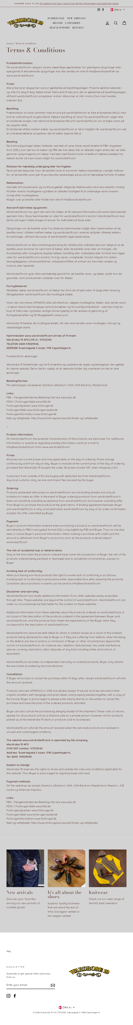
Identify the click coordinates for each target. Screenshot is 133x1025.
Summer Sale (56, 18)
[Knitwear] (108, 868)
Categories (72, 23)
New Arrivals (76, 18)
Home (9, 43)
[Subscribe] (53, 985)
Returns (78, 27)
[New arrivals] (25, 868)
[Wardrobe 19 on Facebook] (15, 996)
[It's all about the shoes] (66, 868)
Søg (8, 951)
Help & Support (59, 27)
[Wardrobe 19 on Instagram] (8, 996)
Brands (58, 23)
